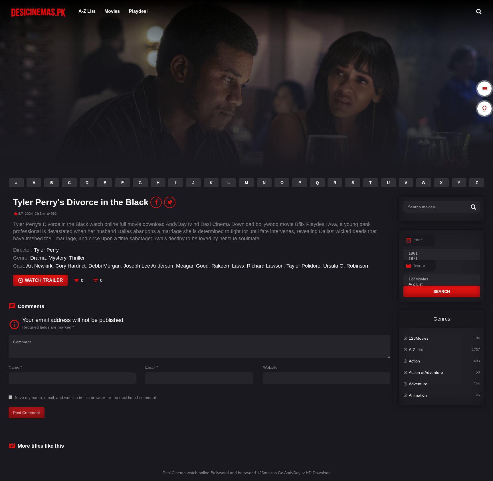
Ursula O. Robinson (345, 266)
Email (151, 367)
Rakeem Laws (227, 266)
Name (15, 367)
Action (414, 361)
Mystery (57, 258)
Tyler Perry (46, 250)
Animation (418, 395)
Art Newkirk (39, 266)
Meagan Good (192, 266)
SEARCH (441, 291)
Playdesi (138, 11)
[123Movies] (441, 279)
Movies (112, 11)
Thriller (77, 258)
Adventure (418, 384)
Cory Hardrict (70, 266)
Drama (38, 258)
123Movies (419, 338)
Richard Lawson (265, 266)
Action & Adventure (426, 372)
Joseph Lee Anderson (148, 266)
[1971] (441, 258)
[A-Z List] (441, 284)
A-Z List (86, 11)
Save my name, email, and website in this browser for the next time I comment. (86, 397)
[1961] (441, 253)
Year (418, 239)
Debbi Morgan (104, 266)
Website (270, 367)
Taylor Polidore (303, 266)
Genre (419, 265)
